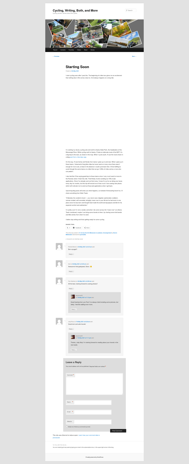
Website (69, 421)
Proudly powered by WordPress (94, 457)
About (85, 50)
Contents (63, 50)
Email (70, 411)
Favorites (71, 50)
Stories (93, 50)
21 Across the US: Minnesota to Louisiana (90, 233)
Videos (79, 50)
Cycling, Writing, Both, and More (75, 10)
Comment (70, 375)
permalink (83, 234)
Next (134, 56)
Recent (55, 50)
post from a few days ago (78, 157)
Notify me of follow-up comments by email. (79, 427)
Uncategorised (107, 233)
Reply (71, 254)
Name (70, 402)
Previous (56, 56)
